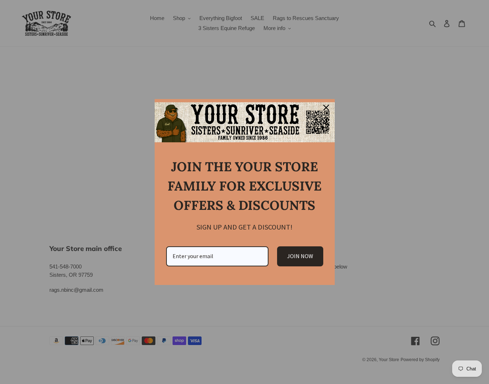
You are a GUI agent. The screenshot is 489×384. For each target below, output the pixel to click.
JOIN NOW (300, 256)
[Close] (326, 107)
